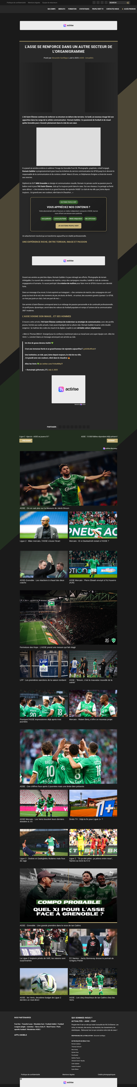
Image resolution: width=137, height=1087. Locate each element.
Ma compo (51, 9)
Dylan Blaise (75, 1069)
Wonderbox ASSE (33, 1029)
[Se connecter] (128, 3)
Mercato (61, 9)
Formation (72, 9)
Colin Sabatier (75, 1063)
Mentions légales (34, 3)
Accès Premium (128, 9)
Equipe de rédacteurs (49, 3)
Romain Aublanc (76, 1044)
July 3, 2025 (53, 370)
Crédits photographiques (106, 1075)
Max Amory (75, 1049)
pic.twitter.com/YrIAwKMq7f (51, 364)
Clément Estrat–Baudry (78, 1061)
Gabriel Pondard (76, 1066)
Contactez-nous (112, 9)
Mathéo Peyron (76, 1058)
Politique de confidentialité (16, 3)
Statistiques (84, 9)
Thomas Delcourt (76, 1046)
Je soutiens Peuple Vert (68, 226)
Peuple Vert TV (97, 9)
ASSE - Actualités (86, 58)
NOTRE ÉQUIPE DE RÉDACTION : (81, 1041)
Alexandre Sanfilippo (60, 58)
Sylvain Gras (75, 1052)
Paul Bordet (75, 1055)
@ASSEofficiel (89, 349)
